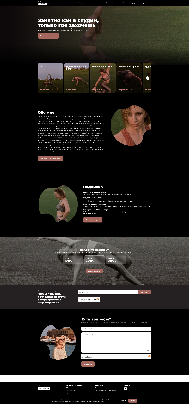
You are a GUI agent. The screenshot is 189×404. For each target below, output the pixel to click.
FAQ (142, 3)
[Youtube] (125, 388)
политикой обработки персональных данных (92, 401)
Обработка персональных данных (105, 390)
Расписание (116, 3)
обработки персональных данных (122, 303)
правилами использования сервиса (104, 303)
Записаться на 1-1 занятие (50, 159)
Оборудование (134, 3)
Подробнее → (124, 400)
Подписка (82, 3)
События (107, 3)
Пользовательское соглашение (104, 388)
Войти (148, 3)
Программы (91, 3)
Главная (74, 3)
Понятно (132, 400)
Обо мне (124, 3)
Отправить (88, 364)
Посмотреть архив (92, 220)
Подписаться (145, 292)
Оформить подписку (48, 36)
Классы (99, 3)
